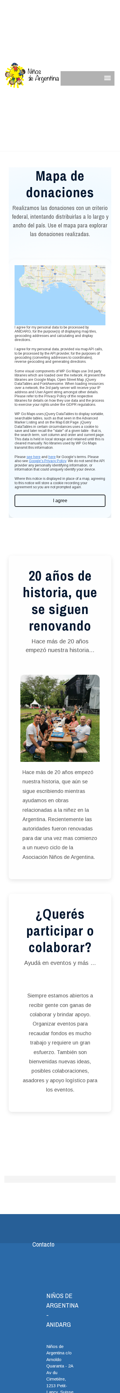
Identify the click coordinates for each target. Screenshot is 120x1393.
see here (33, 457)
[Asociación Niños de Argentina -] (31, 75)
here (52, 457)
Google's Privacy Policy (47, 461)
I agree (60, 500)
